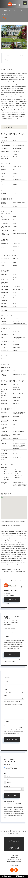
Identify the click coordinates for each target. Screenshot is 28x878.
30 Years (7, 768)
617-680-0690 (10, 590)
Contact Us (12, 599)
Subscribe (12, 654)
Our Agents (6, 603)
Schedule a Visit (19, 672)
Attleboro (6, 571)
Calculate (12, 796)
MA (14, 569)
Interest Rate (7, 786)
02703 (12, 571)
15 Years (14, 768)
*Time (5, 695)
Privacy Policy (16, 648)
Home (4, 569)
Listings (9, 569)
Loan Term (7, 764)
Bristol (18, 569)
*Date (5, 689)
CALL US (14, 840)
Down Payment (8, 779)
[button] (3, 18)
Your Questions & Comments (12, 701)
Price (5, 773)
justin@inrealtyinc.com (14, 861)
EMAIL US (14, 847)
